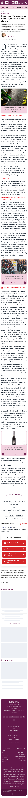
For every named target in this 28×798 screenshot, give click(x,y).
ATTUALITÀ (8, 7)
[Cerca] (25, 7)
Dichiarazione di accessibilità (22, 759)
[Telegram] (15, 717)
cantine (16, 518)
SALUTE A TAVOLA (14, 739)
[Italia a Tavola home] (14, 702)
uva (6, 515)
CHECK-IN (14, 733)
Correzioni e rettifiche (20, 756)
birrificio (16, 510)
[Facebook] (4, 717)
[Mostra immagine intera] (24, 271)
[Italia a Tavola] (14, 2)
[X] (7, 717)
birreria (5, 512)
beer (3, 510)
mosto (12, 515)
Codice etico (22, 754)
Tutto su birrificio (19, 501)
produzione (19, 515)
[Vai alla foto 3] (16, 282)
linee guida (8, 518)
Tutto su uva (14, 504)
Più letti (4, 762)
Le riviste (4, 753)
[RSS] (14, 720)
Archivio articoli (6, 748)
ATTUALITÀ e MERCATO (14, 726)
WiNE (3, 7)
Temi (3, 750)
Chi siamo (4, 757)
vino (22, 518)
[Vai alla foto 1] (11, 282)
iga (11, 512)
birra (9, 510)
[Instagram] (12, 717)
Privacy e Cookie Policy (21, 749)
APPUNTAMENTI (17, 7)
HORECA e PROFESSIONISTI (14, 735)
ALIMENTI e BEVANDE (14, 742)
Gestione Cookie (21, 752)
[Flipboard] (24, 717)
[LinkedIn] (10, 717)
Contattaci (5, 759)
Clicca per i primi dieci (14, 623)
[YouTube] (18, 717)
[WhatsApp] (21, 717)
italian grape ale (20, 512)
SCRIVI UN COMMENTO (14, 494)
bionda (24, 510)
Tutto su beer (7, 501)
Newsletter (5, 755)
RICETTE (14, 737)
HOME (3, 527)
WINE (8, 527)
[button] (26, 3)
